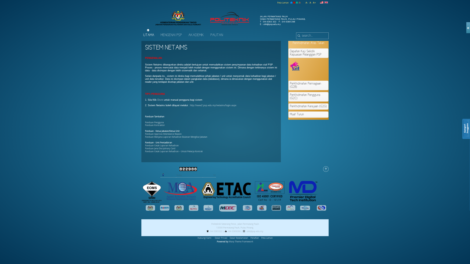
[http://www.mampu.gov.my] (165, 210)
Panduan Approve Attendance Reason (163, 134)
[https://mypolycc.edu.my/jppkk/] (194, 210)
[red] (294, 2)
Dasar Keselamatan (239, 238)
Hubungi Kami (204, 238)
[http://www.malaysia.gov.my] (150, 210)
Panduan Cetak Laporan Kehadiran (162, 145)
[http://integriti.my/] (276, 210)
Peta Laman (283, 2)
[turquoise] (297, 2)
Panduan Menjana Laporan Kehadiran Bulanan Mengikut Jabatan (176, 137)
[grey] (300, 2)
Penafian (254, 238)
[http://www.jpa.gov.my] (262, 210)
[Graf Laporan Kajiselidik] (321, 75)
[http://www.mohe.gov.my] (179, 210)
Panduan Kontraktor (155, 125)
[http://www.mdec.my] (228, 211)
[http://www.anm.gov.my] (291, 210)
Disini (160, 99)
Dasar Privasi (221, 238)
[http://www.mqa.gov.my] (247, 210)
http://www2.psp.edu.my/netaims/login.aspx (213, 105)
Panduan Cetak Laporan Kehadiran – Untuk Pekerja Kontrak (174, 151)
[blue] (291, 2)
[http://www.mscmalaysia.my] (208, 210)
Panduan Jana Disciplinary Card (160, 148)
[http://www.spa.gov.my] (321, 210)
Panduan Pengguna (154, 122)
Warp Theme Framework (241, 241)
